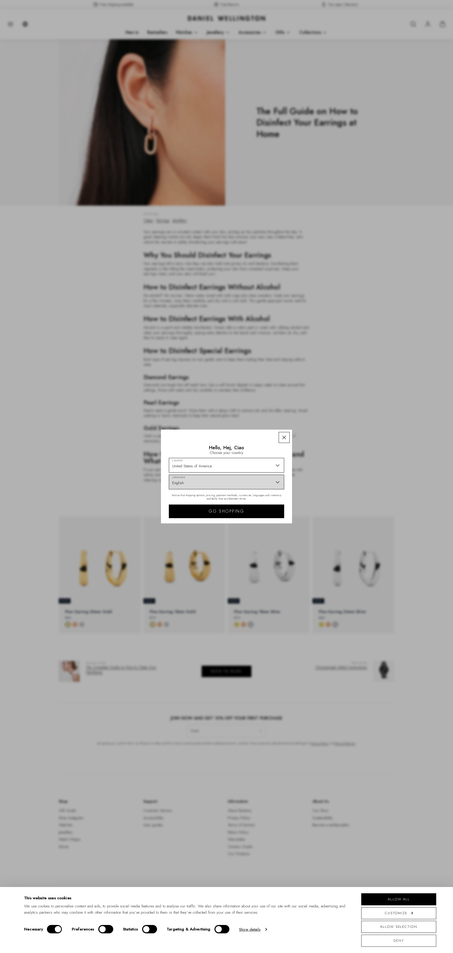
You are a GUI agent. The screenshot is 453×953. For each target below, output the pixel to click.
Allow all (399, 899)
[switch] (105, 929)
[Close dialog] (317, 403)
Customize (396, 913)
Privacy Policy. (277, 544)
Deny (398, 940)
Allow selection (398, 926)
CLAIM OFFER (264, 505)
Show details (250, 929)
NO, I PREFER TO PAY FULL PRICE (264, 522)
